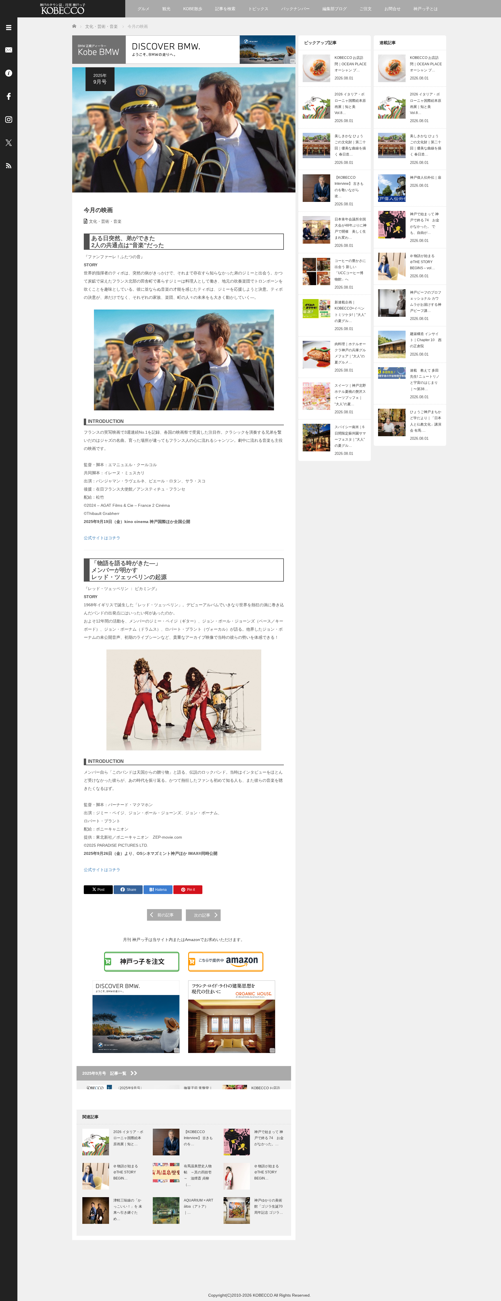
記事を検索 (225, 8)
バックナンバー (295, 8)
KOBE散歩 (192, 8)
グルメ (143, 8)
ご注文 (366, 8)
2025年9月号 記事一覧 (106, 1073)
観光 (166, 8)
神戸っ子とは (425, 8)
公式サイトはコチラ (102, 537)
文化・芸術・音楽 (105, 221)
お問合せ (392, 8)
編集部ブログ (334, 8)
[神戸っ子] (62, 8)
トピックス (258, 8)
